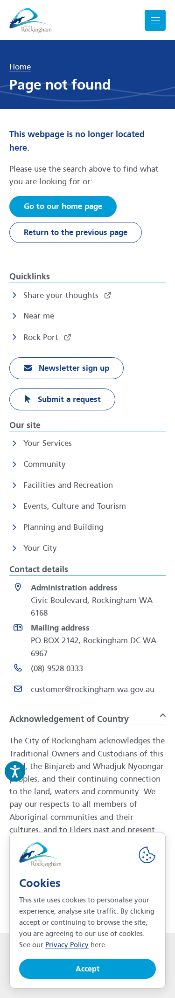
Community (44, 464)
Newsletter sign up (72, 368)
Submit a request (68, 399)
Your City (40, 548)
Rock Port (42, 337)
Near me (38, 316)
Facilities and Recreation (68, 485)
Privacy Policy (67, 945)
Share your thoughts (62, 295)
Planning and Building (63, 527)
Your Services (47, 443)
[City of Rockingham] (30, 20)
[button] (87, 715)
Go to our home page (63, 206)
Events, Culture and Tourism (74, 506)
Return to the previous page (75, 232)
